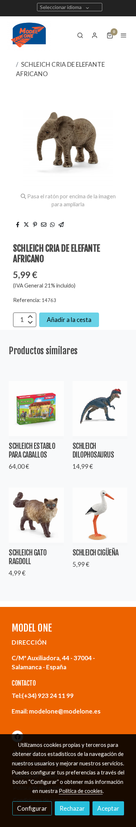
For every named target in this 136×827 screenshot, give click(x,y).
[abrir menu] (123, 35)
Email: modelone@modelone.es (56, 711)
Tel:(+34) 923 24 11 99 (43, 695)
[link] (29, 35)
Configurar (32, 808)
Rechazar (72, 808)
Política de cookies (81, 790)
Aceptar (108, 808)
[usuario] (94, 35)
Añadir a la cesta (69, 319)
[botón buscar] (80, 35)
